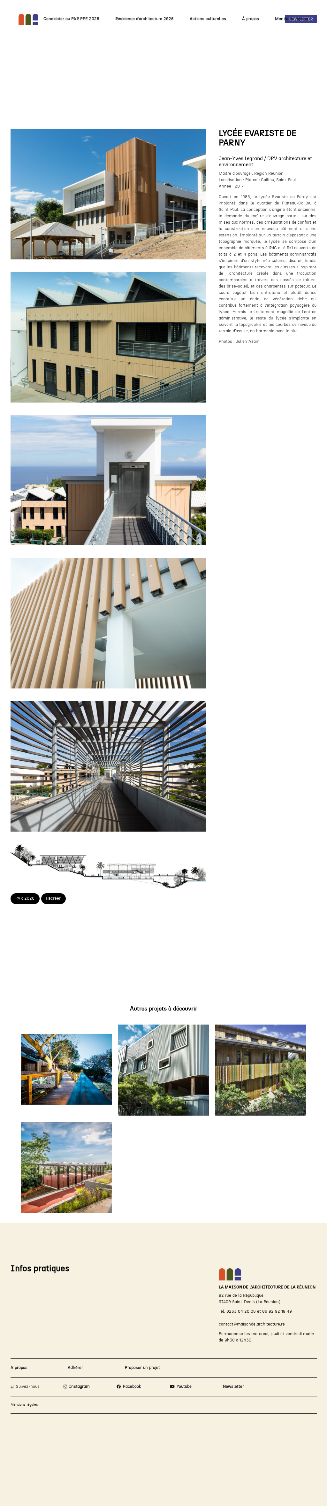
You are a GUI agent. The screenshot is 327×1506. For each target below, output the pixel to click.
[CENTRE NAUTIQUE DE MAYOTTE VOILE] (66, 1070)
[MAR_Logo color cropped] (29, 19)
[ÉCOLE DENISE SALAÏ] (260, 1070)
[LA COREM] (163, 1070)
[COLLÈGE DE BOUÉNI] (66, 1167)
